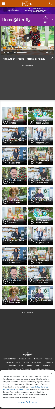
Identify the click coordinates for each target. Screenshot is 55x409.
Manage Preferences (27, 402)
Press (21, 366)
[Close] (52, 373)
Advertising (36, 362)
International (48, 362)
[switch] (15, 52)
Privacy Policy (13, 369)
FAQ (18, 362)
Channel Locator (32, 366)
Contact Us (9, 362)
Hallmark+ (38, 359)
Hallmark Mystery (9, 359)
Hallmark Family (25, 359)
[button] (14, 40)
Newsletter (46, 366)
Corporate (12, 366)
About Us (48, 359)
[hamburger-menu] (3, 3)
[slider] (27, 49)
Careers (26, 362)
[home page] (26, 3)
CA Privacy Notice (42, 369)
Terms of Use (27, 369)
